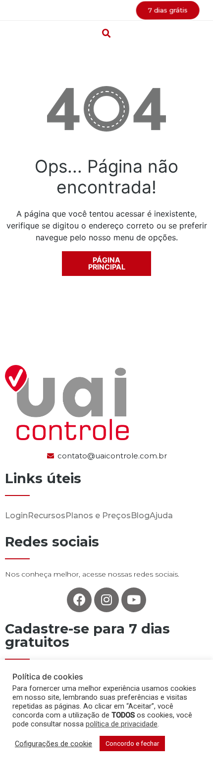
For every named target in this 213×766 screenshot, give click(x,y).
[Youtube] (133, 599)
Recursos (46, 515)
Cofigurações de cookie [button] (53, 743)
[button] (106, 10)
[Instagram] (106, 599)
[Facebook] (79, 599)
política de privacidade (122, 724)
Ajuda (161, 515)
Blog (140, 515)
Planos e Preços (98, 515)
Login (16, 515)
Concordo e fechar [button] (132, 743)
